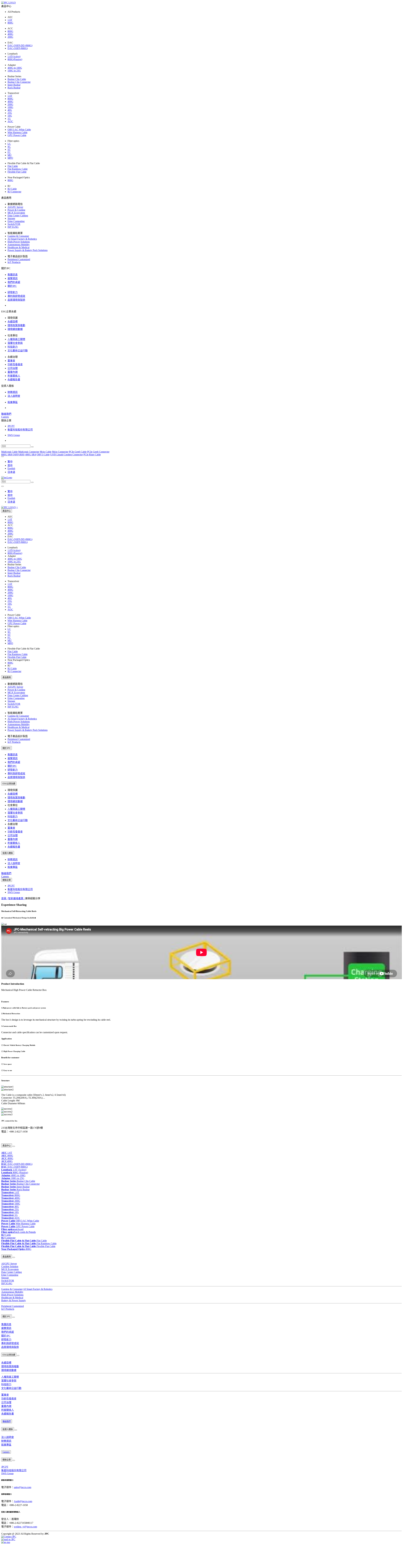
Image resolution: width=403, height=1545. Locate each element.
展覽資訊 (13, 278)
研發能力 (13, 292)
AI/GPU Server (15, 207)
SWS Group (14, 435)
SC (9, 146)
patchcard (12, 1229)
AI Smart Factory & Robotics (22, 239)
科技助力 (13, 346)
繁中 (10, 461)
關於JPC (12, 286)
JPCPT (11, 426)
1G (9, 118)
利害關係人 (14, 375)
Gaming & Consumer (18, 236)
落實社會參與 (15, 343)
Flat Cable (13, 166)
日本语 (11, 472)
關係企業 (7, 880)
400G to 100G (15, 67)
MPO (10, 158)
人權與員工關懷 (16, 339)
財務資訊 (13, 392)
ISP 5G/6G (13, 227)
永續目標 (13, 321)
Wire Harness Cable (17, 132)
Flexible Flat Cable (17, 171)
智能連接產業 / (16, 898)
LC (9, 143)
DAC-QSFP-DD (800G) (20, 45)
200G (10, 37)
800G (10, 22)
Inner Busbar (14, 84)
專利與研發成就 (16, 296)
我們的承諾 (14, 282)
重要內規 (13, 372)
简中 (10, 465)
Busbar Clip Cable (17, 79)
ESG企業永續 (9, 783)
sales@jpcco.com (22, 1487)
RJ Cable (12, 188)
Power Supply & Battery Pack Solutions (28, 250)
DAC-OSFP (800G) (18, 48)
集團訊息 (13, 274)
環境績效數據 (15, 329)
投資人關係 (8, 853)
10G (10, 115)
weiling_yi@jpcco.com (25, 1526)
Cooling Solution (9, 1266)
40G (10, 110)
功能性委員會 (15, 364)
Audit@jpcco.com (23, 1501)
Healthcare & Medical (18, 247)
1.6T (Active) (13, 1169)
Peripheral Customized (19, 259)
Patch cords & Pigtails (18, 1232)
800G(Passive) (15, 59)
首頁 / (4, 898)
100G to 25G (14, 70)
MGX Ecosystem (16, 212)
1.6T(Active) (14, 56)
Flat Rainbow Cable (18, 169)
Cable (6, 1235)
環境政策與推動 (16, 325)
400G (10, 34)
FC (9, 152)
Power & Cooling (16, 210)
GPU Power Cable (17, 135)
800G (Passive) (14, 1172)
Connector (8, 1237)
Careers (5, 417)
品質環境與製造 (16, 300)
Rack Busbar (14, 87)
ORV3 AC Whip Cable (19, 129)
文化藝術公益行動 (18, 350)
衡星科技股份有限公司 (20, 429)
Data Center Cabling (18, 215)
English (11, 468)
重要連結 (4, 1138)
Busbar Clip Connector (19, 82)
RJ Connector (14, 191)
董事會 (11, 360)
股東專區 (13, 402)
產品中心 (7, 511)
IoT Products (14, 262)
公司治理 (13, 368)
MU (10, 155)
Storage (11, 218)
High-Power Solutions (19, 241)
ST (9, 149)
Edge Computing (16, 221)
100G (10, 107)
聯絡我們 (6, 414)
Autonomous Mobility (19, 244)
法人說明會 (14, 396)
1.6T (10, 20)
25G (10, 113)
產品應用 (7, 677)
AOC (10, 121)
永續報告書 (14, 379)
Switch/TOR (14, 224)
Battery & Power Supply (13, 1300)
